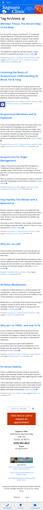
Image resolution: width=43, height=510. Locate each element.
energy (11, 356)
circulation (3, 274)
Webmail (17, 497)
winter (20, 233)
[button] (2, 104)
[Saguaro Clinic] (21, 10)
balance (34, 393)
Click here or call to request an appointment (21, 419)
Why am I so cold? (10, 244)
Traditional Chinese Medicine (25, 58)
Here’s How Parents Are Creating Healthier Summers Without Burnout (22, 468)
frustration (13, 189)
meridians (22, 146)
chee (16, 146)
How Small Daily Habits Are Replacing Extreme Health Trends (22, 479)
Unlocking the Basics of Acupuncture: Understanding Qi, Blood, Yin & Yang (19, 76)
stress (20, 189)
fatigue (18, 354)
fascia (21, 60)
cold (9, 274)
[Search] (33, 408)
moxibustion (10, 315)
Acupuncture (11, 58)
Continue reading (29, 54)
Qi (17, 101)
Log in (27, 497)
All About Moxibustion (13, 284)
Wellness (19, 393)
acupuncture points (12, 60)
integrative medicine (30, 60)
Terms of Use (28, 489)
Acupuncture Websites (10, 486)
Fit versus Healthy (10, 366)
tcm (20, 104)
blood (17, 104)
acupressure (10, 233)
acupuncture (10, 104)
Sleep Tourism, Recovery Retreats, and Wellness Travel (22, 473)
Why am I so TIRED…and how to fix (20, 325)
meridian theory (5, 62)
